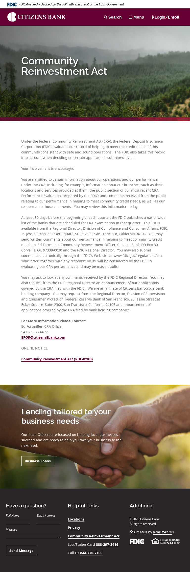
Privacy (74, 527)
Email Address (46, 515)
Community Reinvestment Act (93, 536)
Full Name (12, 515)
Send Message (21, 550)
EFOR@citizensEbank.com (43, 337)
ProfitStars (162, 532)
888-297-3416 (107, 544)
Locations (76, 519)
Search (115, 17)
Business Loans (38, 461)
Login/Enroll (167, 17)
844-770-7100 (91, 552)
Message (11, 529)
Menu (138, 17)
